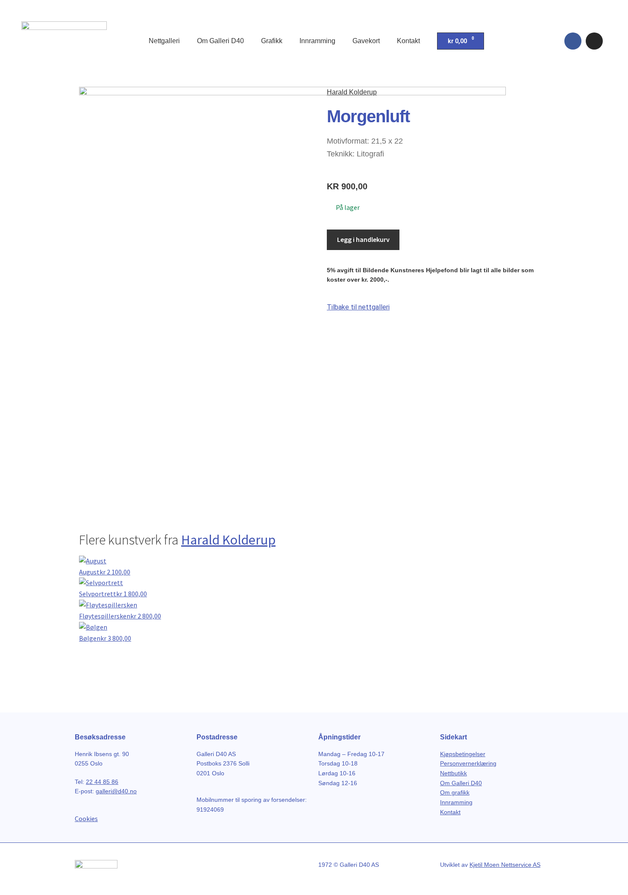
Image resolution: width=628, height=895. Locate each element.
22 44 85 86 (102, 781)
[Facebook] (572, 41)
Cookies (86, 818)
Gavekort (366, 40)
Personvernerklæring (468, 763)
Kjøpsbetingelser (462, 754)
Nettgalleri (164, 40)
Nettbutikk (453, 773)
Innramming (317, 40)
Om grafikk (455, 792)
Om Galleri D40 (220, 40)
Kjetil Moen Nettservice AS (505, 864)
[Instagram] (594, 41)
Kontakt (408, 40)
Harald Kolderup (352, 92)
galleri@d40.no (116, 791)
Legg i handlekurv (363, 239)
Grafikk (271, 40)
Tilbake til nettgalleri (358, 307)
